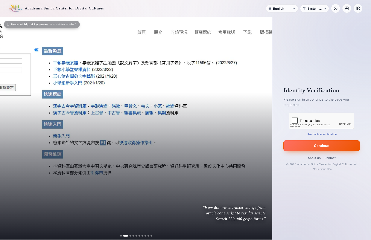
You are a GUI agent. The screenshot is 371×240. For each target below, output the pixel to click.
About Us (314, 158)
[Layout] (357, 8)
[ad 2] (125, 236)
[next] (264, 128)
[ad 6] (137, 236)
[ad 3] (128, 236)
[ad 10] (149, 236)
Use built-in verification (322, 134)
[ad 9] (146, 236)
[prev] (7, 128)
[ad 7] (140, 236)
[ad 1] (122, 236)
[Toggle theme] (335, 8)
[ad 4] (131, 236)
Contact (330, 158)
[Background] (346, 8)
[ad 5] (134, 236)
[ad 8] (143, 236)
